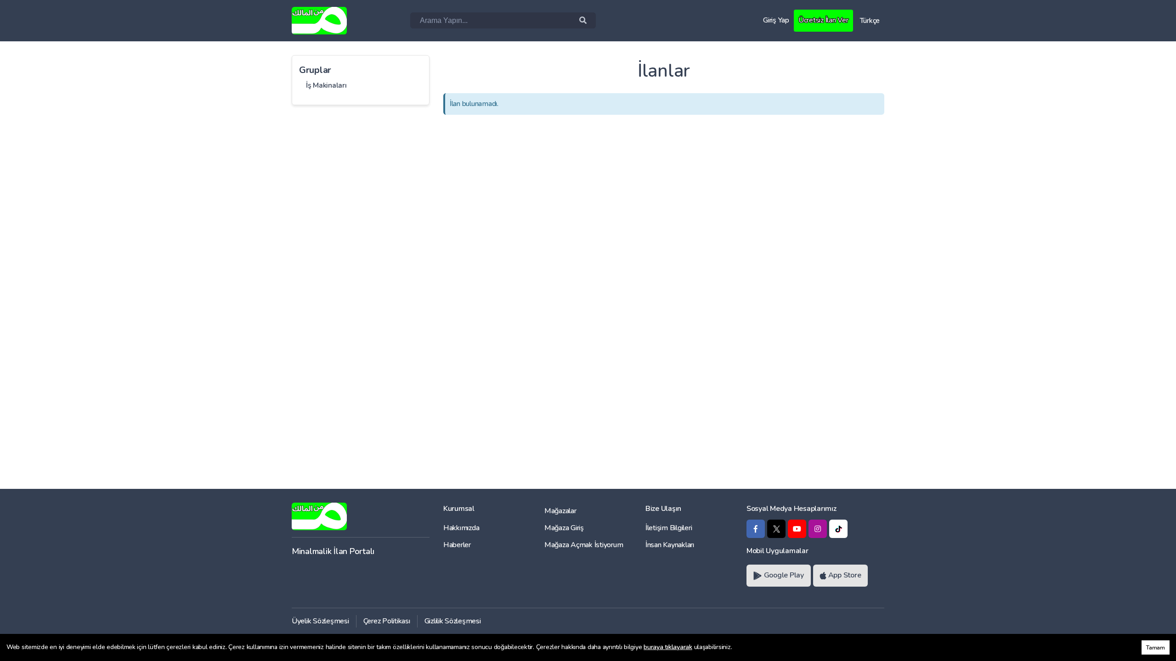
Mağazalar (560, 511)
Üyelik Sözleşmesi (320, 621)
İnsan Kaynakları (669, 545)
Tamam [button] (1155, 647)
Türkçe (870, 21)
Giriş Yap (776, 20)
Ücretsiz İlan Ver (823, 20)
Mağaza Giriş (564, 528)
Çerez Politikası (386, 621)
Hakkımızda (461, 528)
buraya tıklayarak (668, 647)
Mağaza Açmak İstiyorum (583, 545)
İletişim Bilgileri (668, 528)
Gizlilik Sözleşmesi (452, 621)
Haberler (457, 545)
